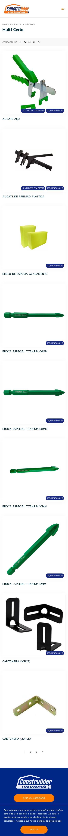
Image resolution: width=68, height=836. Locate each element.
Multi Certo (30, 24)
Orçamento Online (55, 110)
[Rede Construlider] (22, 8)
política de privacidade (49, 821)
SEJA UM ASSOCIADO (34, 798)
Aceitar (34, 829)
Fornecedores (16, 24)
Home (4, 24)
